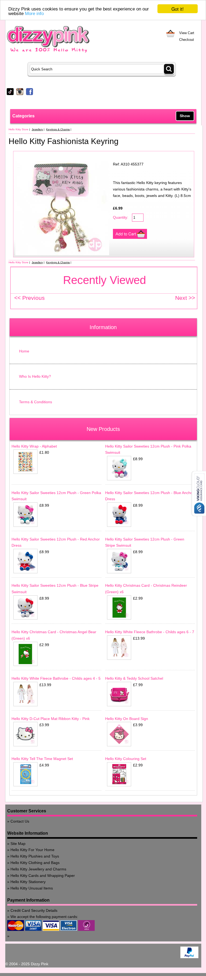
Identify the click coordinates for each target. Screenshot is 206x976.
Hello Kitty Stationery (28, 882)
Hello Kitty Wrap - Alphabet (34, 446)
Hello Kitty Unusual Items (31, 888)
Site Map (17, 843)
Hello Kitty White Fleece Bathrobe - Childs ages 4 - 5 (56, 678)
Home (24, 351)
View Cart (186, 33)
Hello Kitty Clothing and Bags (35, 862)
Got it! (177, 8)
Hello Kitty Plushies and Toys (34, 856)
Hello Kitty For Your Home (32, 850)
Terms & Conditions (35, 402)
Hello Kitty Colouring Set (125, 759)
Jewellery (37, 129)
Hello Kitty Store (18, 129)
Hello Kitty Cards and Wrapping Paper (42, 875)
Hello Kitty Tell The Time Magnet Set (42, 759)
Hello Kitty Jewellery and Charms (38, 869)
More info (34, 13)
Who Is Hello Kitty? (35, 376)
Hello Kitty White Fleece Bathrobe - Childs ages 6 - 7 (149, 632)
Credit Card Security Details (33, 910)
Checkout (186, 40)
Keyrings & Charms (58, 129)
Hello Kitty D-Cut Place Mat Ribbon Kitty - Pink (51, 718)
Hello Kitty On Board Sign (126, 718)
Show (185, 116)
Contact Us (19, 821)
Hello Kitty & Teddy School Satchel (134, 678)
